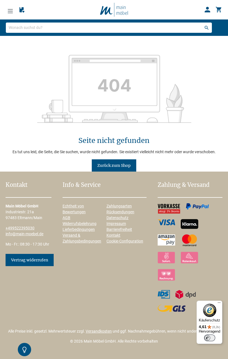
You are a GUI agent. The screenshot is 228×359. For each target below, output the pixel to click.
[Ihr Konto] (207, 9)
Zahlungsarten (119, 206)
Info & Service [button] (82, 185)
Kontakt (113, 235)
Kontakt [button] (17, 185)
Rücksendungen (120, 212)
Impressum (116, 223)
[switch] (209, 338)
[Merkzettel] (21, 10)
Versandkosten (99, 331)
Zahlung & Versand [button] (183, 185)
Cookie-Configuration (124, 241)
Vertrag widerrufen (29, 260)
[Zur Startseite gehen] (114, 9)
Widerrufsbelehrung (79, 223)
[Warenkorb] (218, 9)
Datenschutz (117, 218)
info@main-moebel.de (24, 234)
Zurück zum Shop (114, 165)
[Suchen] (206, 27)
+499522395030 (20, 228)
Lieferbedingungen (79, 229)
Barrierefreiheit (119, 229)
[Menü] (10, 10)
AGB (66, 218)
